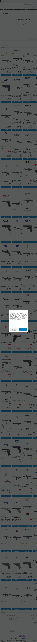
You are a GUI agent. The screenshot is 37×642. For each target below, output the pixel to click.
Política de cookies (17, 327)
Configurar (21, 327)
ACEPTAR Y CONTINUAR (23, 329)
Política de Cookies (15, 322)
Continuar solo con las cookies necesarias (14, 329)
